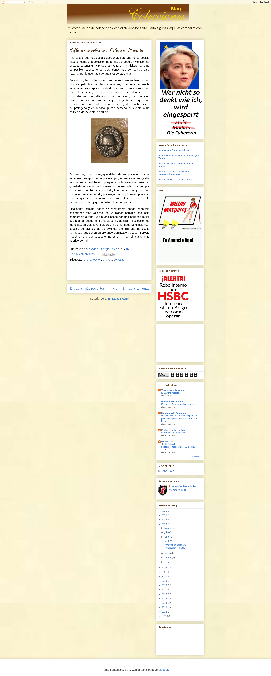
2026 (164, 511)
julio (166, 532)
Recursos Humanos (172, 402)
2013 (164, 607)
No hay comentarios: (82, 254)
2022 (164, 567)
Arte (85, 259)
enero (167, 562)
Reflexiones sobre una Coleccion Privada (106, 50)
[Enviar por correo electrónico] (103, 254)
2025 (164, 515)
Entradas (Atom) (118, 298)
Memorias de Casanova (173, 413)
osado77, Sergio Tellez (184, 486)
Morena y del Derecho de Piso (173, 150)
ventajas (119, 259)
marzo (167, 553)
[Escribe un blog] (105, 254)
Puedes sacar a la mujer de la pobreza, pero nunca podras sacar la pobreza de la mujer (179, 419)
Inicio (113, 288)
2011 (164, 616)
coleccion (95, 259)
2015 (164, 598)
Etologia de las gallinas (173, 430)
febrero (168, 557)
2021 (164, 572)
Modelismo (167, 441)
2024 (164, 519)
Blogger (163, 669)
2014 (164, 603)
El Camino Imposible (170, 393)
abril (166, 541)
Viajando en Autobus (172, 390)
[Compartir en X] (108, 254)
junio (167, 537)
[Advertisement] (120, 271)
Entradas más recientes (87, 288)
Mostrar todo (197, 457)
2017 (164, 589)
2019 (164, 581)
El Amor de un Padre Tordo (173, 432)
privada (107, 259)
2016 (164, 594)
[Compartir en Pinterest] (113, 254)
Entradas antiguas (135, 288)
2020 (164, 576)
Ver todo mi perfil (177, 490)
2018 (164, 585)
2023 (164, 524)
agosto (168, 528)
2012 (164, 612)
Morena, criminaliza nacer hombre (175, 179)
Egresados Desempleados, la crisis (177, 404)
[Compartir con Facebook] (111, 254)
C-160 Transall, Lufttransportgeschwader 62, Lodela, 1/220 (178, 447)
